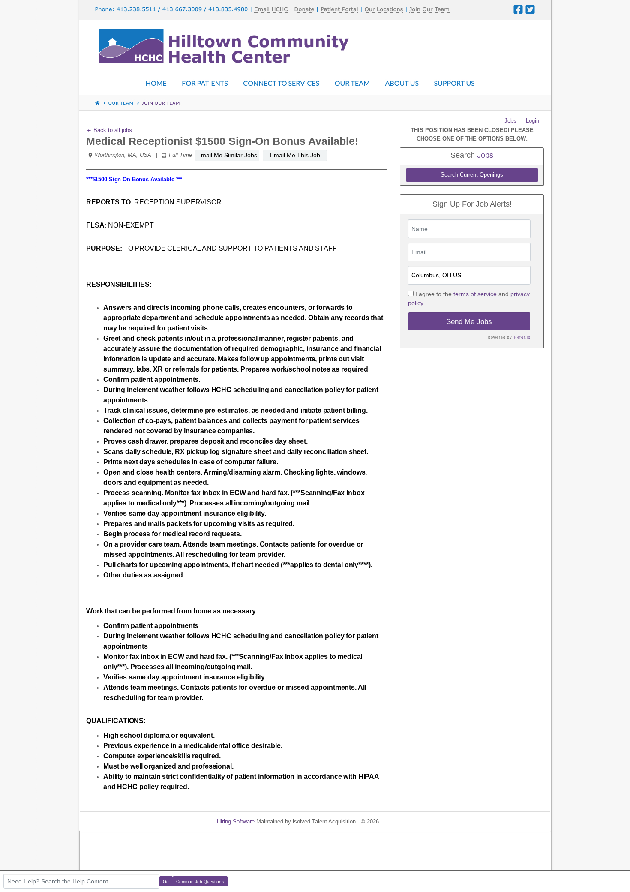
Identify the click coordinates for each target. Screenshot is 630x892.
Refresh (404, 821)
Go (166, 881)
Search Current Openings (472, 175)
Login (532, 120)
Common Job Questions (200, 881)
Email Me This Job (295, 155)
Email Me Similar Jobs (227, 155)
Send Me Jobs (469, 322)
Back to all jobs (112, 130)
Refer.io (522, 337)
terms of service (475, 294)
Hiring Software (236, 821)
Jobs (510, 120)
